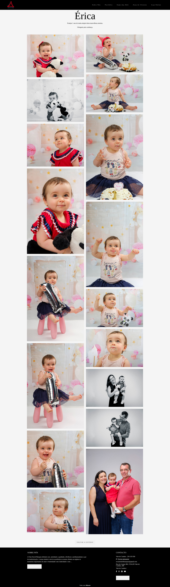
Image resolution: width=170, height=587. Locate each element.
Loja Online (156, 5)
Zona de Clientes (140, 5)
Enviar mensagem (123, 559)
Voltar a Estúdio (85, 542)
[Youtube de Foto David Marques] (125, 571)
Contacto (122, 578)
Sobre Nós (96, 5)
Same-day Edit (123, 5)
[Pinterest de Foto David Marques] (122, 571)
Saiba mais (34, 566)
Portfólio (109, 5)
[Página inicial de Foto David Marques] (13, 5)
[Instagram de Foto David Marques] (119, 571)
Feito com (85, 585)
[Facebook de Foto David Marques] (116, 571)
